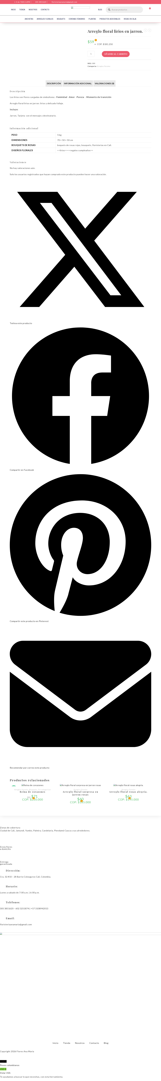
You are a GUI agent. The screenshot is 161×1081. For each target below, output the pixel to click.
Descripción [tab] (54, 83)
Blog (100, 10)
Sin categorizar (44, 789)
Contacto (45, 10)
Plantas (92, 19)
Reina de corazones (32, 791)
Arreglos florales (45, 19)
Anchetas (29, 19)
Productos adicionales (109, 19)
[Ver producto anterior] (145, 30)
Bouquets (61, 19)
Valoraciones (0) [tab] (104, 83)
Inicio (13, 10)
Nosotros (33, 10)
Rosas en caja (130, 19)
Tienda (22, 10)
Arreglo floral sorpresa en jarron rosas (80, 793)
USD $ (5, 1071)
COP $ (9, 1063)
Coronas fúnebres (77, 19)
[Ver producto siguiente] (149, 30)
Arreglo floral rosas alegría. (128, 791)
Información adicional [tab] (78, 83)
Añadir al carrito (115, 54)
